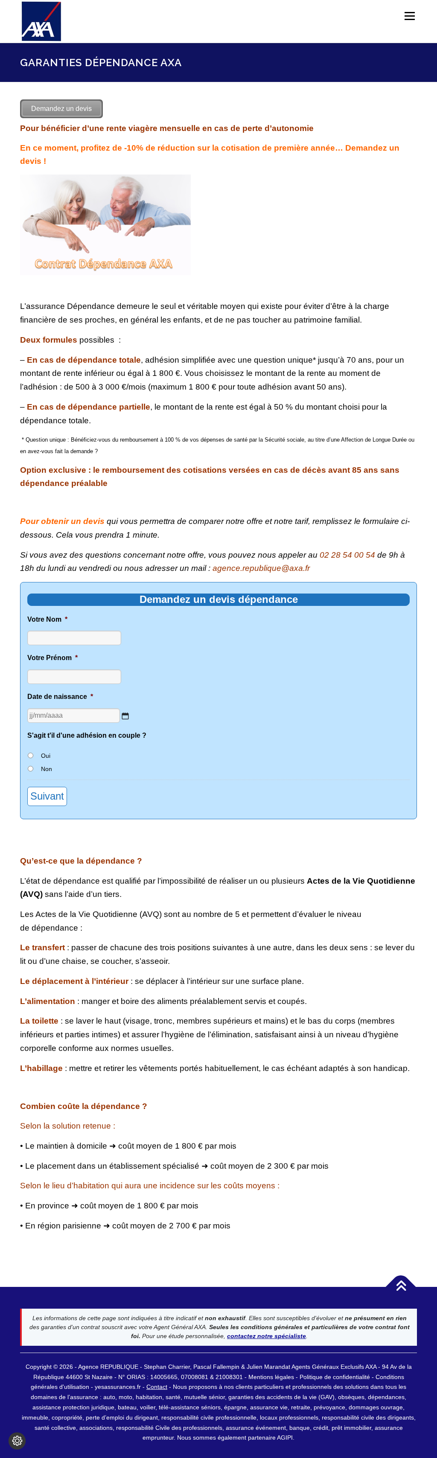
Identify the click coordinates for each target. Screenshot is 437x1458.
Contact (156, 1386)
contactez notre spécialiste (266, 1336)
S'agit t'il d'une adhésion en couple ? (86, 735)
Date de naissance (60, 696)
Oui (45, 755)
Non (46, 768)
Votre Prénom (52, 657)
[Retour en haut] (401, 1287)
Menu (409, 16)
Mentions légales (271, 1377)
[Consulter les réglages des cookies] (17, 1440)
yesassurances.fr (118, 1386)
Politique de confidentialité (336, 1377)
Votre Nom (47, 619)
